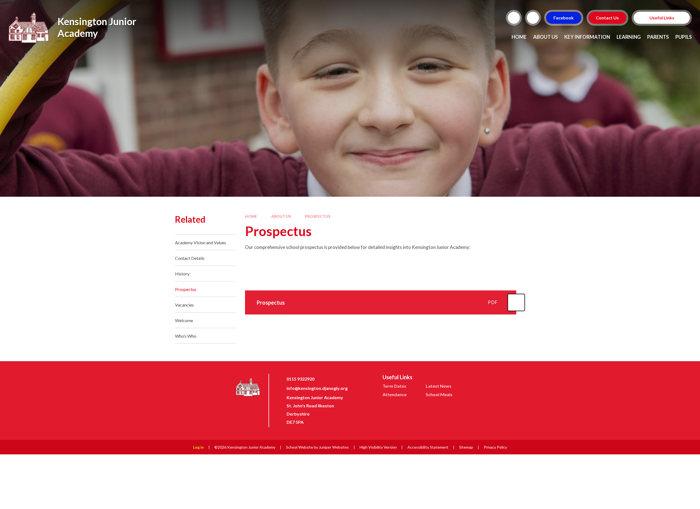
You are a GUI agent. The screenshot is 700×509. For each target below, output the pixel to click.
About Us (281, 216)
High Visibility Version (378, 447)
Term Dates (394, 386)
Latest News (438, 386)
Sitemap (466, 447)
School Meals (439, 394)
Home (251, 216)
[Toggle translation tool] (533, 18)
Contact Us (607, 17)
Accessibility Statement (427, 447)
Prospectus (317, 216)
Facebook (564, 17)
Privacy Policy (495, 447)
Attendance (395, 394)
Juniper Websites (334, 447)
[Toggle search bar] (514, 18)
